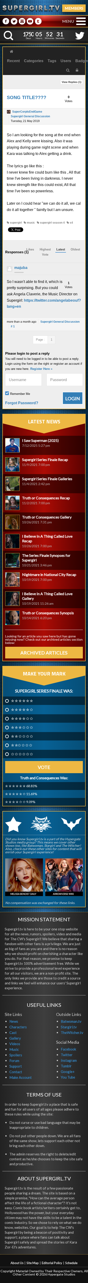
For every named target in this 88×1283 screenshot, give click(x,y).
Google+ (68, 1071)
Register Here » (41, 369)
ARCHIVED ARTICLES (44, 652)
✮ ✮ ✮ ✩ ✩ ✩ (22, 727)
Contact (15, 1072)
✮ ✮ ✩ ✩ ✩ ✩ (22, 736)
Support (15, 1066)
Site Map (33, 1263)
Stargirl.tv (69, 1027)
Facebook (68, 1049)
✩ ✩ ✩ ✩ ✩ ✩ (22, 754)
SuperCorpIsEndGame (27, 111)
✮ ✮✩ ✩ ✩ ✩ (21, 745)
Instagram (69, 1060)
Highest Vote (45, 252)
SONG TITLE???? (26, 97)
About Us (17, 1263)
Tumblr (66, 1066)
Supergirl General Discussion (30, 116)
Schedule (71, 1263)
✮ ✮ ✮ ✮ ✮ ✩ (22, 709)
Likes (30, 249)
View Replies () (71, 82)
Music (14, 1049)
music (30, 222)
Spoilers (15, 1055)
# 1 (13, 326)
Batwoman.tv (71, 1021)
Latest (60, 249)
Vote (44, 767)
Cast (13, 1032)
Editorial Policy (52, 1263)
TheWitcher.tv (72, 1032)
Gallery (15, 1038)
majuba (20, 268)
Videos (14, 1044)
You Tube (68, 1077)
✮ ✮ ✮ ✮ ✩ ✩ (22, 718)
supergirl (15, 222)
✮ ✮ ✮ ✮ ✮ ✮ (22, 701)
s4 (71, 222)
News (13, 1021)
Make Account (20, 1077)
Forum (14, 1060)
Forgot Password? (21, 403)
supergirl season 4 (52, 222)
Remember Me (20, 394)
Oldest (75, 249)
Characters (18, 1027)
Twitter (67, 1055)
